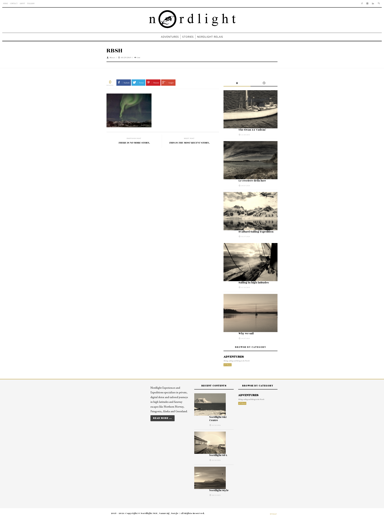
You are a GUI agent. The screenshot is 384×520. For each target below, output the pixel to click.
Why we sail (246, 334)
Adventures (234, 356)
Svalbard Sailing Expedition (255, 232)
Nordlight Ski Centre (217, 418)
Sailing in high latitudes (253, 283)
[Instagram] (367, 3)
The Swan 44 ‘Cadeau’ (252, 130)
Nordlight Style (219, 490)
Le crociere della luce (252, 181)
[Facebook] (362, 3)
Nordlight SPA (218, 455)
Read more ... (162, 418)
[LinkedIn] (373, 3)
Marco (112, 57)
